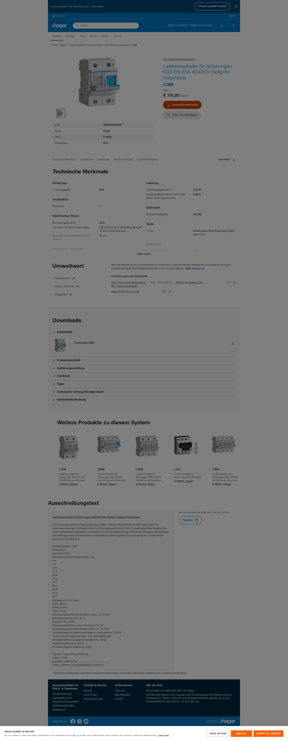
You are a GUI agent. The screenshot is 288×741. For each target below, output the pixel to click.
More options (218, 733)
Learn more (163, 736)
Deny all (241, 733)
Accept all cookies (268, 733)
